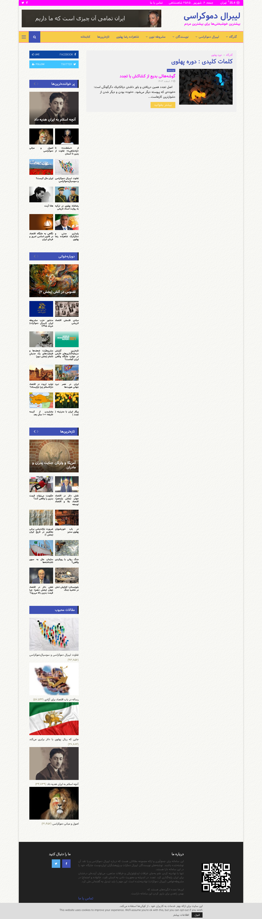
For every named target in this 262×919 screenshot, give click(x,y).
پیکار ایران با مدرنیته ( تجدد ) (67, 413)
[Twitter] (56, 863)
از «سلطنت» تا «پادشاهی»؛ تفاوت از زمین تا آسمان (67, 151)
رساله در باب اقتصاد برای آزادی (61, 699)
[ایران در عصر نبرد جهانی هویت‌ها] (67, 372)
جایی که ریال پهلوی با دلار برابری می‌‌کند (54, 739)
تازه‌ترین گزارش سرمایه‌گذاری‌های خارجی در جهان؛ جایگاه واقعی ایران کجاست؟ (67, 355)
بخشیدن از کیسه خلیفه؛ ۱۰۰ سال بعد (41, 413)
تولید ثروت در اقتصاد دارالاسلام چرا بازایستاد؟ (41, 385)
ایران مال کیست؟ (44, 178)
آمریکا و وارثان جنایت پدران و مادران (54, 465)
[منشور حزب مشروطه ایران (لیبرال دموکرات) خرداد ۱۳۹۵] (41, 309)
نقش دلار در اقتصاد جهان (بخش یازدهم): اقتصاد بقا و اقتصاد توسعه (67, 500)
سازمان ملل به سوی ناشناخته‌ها (41, 560)
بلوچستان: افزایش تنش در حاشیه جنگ (67, 588)
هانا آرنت (48, 206)
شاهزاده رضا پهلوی (127, 36)
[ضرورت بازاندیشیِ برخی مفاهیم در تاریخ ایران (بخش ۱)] (41, 517)
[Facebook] (66, 863)
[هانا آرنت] (41, 194)
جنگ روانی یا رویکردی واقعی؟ (67, 560)
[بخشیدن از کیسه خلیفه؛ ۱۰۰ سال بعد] (41, 400)
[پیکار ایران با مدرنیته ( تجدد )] (67, 400)
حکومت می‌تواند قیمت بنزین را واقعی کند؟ (41, 497)
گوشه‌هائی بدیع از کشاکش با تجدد (147, 76)
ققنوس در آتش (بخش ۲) (57, 292)
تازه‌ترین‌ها (103, 36)
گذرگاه (233, 36)
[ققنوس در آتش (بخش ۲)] (54, 280)
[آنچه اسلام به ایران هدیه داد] (54, 108)
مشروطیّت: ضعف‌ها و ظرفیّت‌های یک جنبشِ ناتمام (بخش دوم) (41, 353)
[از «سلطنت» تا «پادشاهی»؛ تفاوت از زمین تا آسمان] (67, 136)
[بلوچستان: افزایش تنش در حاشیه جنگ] (67, 575)
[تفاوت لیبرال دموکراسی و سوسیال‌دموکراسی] (67, 167)
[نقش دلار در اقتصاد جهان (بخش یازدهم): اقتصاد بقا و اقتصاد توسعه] (67, 484)
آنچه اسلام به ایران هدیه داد (55, 120)
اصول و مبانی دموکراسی (41, 149)
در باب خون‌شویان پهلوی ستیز (67, 530)
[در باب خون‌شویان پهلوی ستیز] (67, 517)
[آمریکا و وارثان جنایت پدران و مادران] (54, 455)
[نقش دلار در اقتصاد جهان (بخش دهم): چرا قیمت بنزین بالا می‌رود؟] (41, 575)
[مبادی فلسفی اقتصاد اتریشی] (67, 309)
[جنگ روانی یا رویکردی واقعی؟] (67, 548)
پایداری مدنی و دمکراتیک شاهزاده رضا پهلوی (67, 236)
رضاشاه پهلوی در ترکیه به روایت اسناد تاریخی (67, 207)
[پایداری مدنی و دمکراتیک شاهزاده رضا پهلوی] (67, 222)
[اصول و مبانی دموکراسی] (41, 136)
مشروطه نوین (157, 36)
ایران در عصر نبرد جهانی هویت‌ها (67, 385)
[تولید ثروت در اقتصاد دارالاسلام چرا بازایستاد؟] (41, 372)
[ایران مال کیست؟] (41, 167)
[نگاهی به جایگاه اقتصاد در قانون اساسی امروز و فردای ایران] (41, 222)
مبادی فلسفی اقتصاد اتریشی (67, 321)
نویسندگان (182, 36)
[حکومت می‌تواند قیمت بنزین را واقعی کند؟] (41, 484)
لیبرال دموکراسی (212, 16)
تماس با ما (156, 2)
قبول (197, 915)
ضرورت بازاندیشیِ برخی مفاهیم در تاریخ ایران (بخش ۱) (41, 532)
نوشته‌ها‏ (171, 70)
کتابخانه (85, 36)
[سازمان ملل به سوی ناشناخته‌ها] (41, 548)
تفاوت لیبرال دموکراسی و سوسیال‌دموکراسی (67, 179)
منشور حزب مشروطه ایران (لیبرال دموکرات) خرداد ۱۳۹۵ (41, 323)
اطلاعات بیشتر (181, 915)
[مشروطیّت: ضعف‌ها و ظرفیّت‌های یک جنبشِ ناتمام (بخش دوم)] (41, 339)
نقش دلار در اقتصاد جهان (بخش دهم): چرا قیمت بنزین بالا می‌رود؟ (41, 590)
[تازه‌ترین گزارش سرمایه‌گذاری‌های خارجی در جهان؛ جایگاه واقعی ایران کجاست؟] (67, 339)
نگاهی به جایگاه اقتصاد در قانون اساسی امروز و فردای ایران (41, 236)
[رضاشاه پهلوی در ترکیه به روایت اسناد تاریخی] (67, 194)
